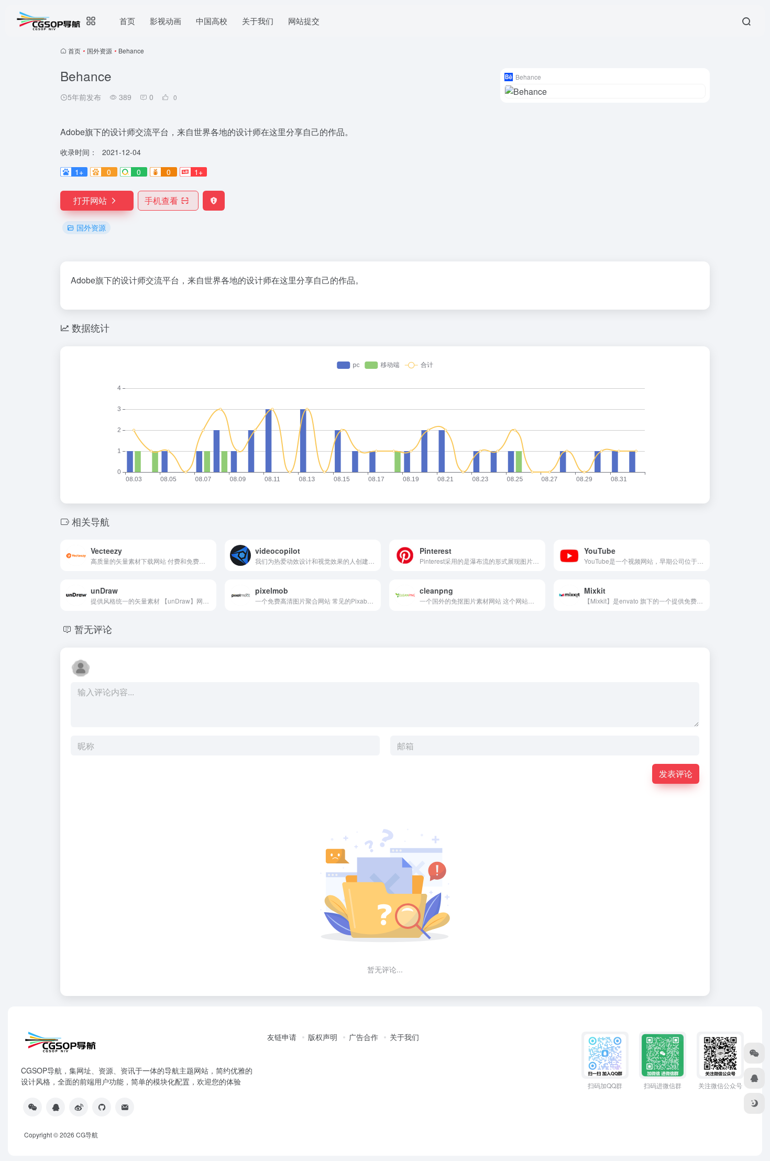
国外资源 (99, 50)
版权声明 (322, 1037)
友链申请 (281, 1037)
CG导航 (87, 1134)
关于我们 (404, 1037)
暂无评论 (93, 629)
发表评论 (675, 774)
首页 (74, 50)
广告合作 (363, 1037)
